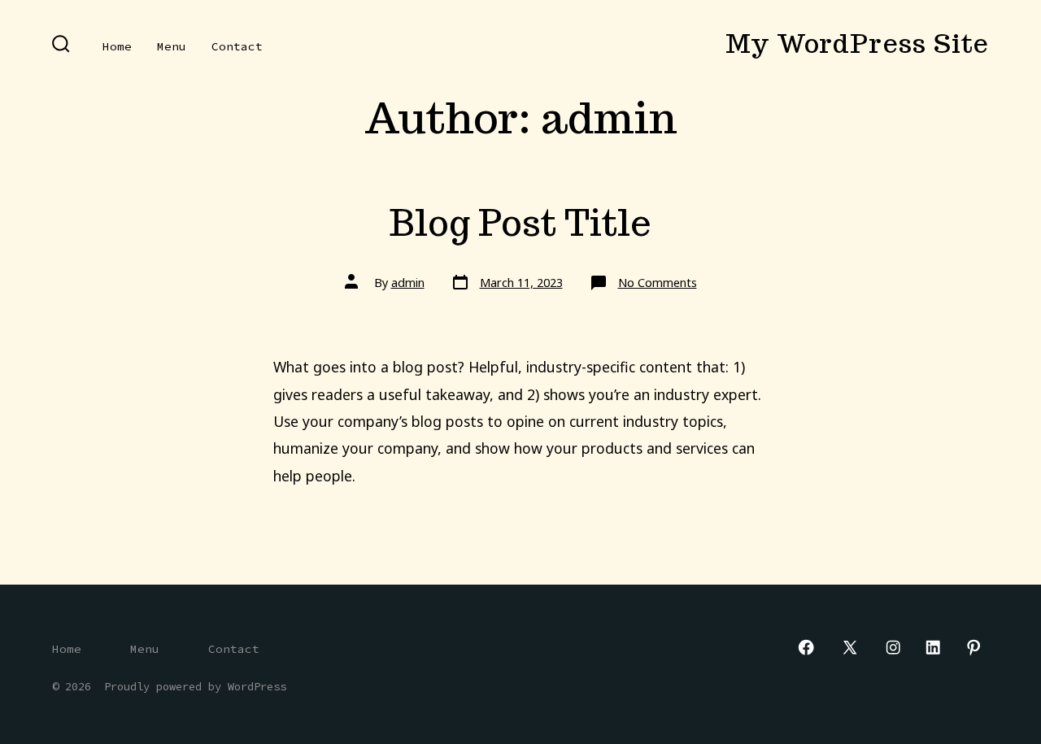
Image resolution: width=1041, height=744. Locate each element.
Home (117, 46)
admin (408, 282)
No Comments (657, 282)
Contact (237, 46)
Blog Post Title (520, 222)
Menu (171, 46)
